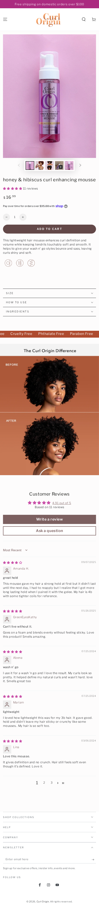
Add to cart (49, 229)
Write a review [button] (49, 519)
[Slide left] (19, 165)
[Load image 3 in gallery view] (49, 165)
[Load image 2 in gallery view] (39, 165)
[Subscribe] (94, 859)
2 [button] (44, 782)
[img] (12, 562)
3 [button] (52, 782)
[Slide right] (80, 165)
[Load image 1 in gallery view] (30, 165)
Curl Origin (43, 901)
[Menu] (5, 19)
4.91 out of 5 (61, 503)
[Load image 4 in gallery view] (69, 165)
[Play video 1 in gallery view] (59, 165)
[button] (84, 19)
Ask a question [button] (49, 531)
